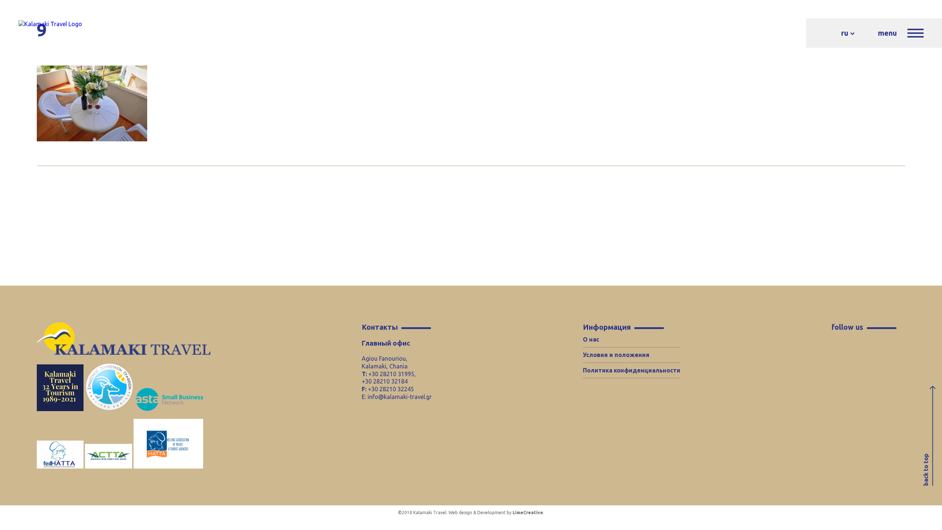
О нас (591, 339)
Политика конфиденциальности (631, 370)
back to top (925, 469)
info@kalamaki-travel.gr (400, 396)
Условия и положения (616, 354)
